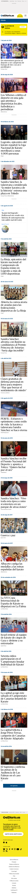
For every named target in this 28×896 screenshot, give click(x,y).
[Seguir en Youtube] (18, 849)
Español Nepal (12, 1)
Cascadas (23, 812)
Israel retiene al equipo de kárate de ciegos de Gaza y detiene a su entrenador (14, 639)
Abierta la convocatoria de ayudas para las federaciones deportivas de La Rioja (14, 306)
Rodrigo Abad (4, 69)
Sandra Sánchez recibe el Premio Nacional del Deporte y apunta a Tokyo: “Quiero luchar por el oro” (13, 464)
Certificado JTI (14, 890)
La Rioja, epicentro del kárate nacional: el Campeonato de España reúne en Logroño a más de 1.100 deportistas (13, 266)
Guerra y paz (8, 535)
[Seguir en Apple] (6, 842)
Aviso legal (14, 871)
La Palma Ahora (4, 608)
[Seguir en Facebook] (9, 849)
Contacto (14, 883)
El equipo (14, 862)
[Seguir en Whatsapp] (4, 851)
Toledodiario (3, 472)
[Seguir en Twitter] (7, 849)
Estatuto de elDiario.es (14, 866)
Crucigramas (17, 812)
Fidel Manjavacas (5, 432)
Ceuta (16, 1)
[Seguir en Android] (4, 842)
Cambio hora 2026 (11, 812)
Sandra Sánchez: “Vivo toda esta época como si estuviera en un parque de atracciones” (14, 502)
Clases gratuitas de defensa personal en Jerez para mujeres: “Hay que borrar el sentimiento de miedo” (14, 384)
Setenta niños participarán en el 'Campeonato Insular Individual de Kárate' (12, 660)
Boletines (14, 887)
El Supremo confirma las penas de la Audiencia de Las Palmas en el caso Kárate (13, 772)
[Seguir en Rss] (6, 851)
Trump (23, 1)
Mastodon (14, 892)
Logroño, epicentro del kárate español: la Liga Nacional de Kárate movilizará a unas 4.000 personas (14, 148)
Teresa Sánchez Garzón (6, 509)
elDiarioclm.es (4, 111)
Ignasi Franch (5, 224)
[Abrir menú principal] (25, 15)
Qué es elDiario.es (14, 859)
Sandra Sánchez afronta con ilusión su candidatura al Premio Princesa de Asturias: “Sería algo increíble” (13, 345)
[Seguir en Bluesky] (4, 849)
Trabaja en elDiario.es (14, 864)
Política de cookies (14, 880)
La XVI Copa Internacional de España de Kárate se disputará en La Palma (13, 602)
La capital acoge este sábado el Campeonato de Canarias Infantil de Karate (14, 697)
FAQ (14, 876)
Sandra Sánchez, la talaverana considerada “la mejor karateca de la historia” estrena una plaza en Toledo (14, 187)
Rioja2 (2, 156)
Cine (3, 210)
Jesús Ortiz (3, 537)
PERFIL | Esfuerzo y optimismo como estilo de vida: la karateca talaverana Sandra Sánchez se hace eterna (14, 424)
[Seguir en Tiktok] (21, 849)
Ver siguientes (14, 785)
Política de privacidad (14, 873)
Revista (14, 885)
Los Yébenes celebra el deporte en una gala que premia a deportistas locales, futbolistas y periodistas (13, 102)
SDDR (21, 812)
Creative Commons (14, 869)
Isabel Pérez (3, 645)
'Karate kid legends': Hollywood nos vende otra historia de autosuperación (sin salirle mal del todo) (13, 216)
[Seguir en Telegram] (12, 849)
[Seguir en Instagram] (15, 849)
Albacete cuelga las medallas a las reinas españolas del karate (12, 566)
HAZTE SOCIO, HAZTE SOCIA (13, 834)
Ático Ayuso (19, 1)
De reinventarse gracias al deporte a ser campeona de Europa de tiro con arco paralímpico (12, 63)
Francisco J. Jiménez (5, 392)
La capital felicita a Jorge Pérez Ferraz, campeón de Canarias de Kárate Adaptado (13, 734)
